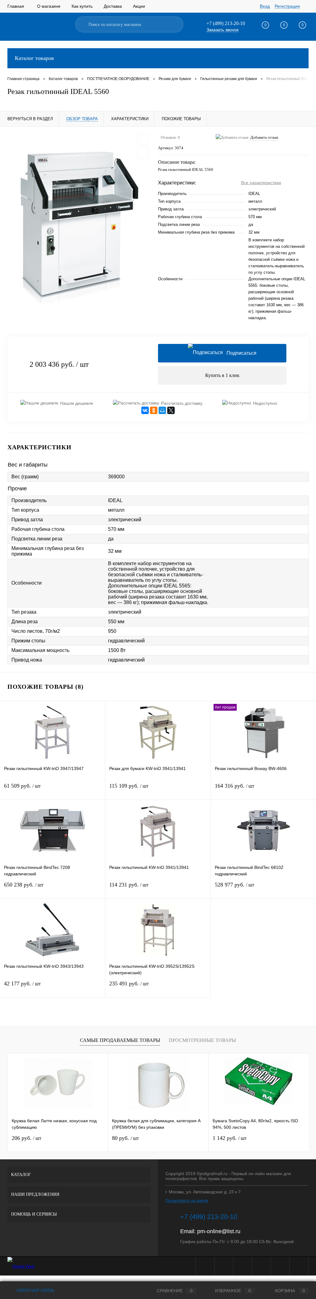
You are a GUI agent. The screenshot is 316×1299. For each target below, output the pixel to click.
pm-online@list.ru (218, 1231)
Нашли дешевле (76, 403)
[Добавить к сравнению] (143, 153)
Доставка (113, 6)
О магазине (48, 6)
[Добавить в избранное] (143, 139)
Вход (265, 6)
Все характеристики (261, 182)
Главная (15, 6)
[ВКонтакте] (145, 410)
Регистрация (287, 6)
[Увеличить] (79, 228)
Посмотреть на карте (186, 1200)
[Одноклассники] (153, 410)
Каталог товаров (34, 58)
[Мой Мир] (162, 410)
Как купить (82, 6)
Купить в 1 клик (222, 375)
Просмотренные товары (202, 1040)
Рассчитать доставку (181, 403)
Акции (139, 6)
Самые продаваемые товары (120, 1040)
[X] (171, 410)
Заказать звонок (222, 29)
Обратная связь (35, 1290)
